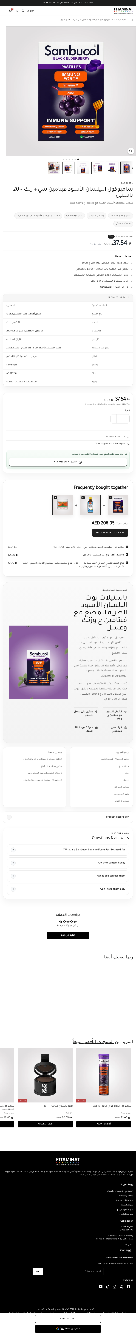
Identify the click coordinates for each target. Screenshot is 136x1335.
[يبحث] (23, 10)
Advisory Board (126, 1196)
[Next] (130, 168)
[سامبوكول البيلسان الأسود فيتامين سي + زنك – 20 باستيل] (118, 505)
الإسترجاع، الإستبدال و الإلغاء (120, 1191)
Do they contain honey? (111, 863)
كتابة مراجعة (68, 935)
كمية (127, 410)
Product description (117, 817)
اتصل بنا (129, 1245)
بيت (131, 20)
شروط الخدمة (127, 1205)
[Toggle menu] (4, 11)
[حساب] (16, 10)
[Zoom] (131, 151)
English (30, 11)
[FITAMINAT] (123, 10)
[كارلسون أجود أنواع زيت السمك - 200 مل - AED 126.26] (90, 505)
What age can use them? (111, 876)
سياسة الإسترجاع (125, 1210)
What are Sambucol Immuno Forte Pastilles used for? (94, 850)
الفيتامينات (121, 20)
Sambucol (127, 183)
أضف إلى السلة (111, 1025)
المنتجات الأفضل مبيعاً (93, 1041)
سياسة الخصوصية (124, 1200)
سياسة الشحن (126, 1214)
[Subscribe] (37, 1271)
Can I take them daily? (112, 889)
